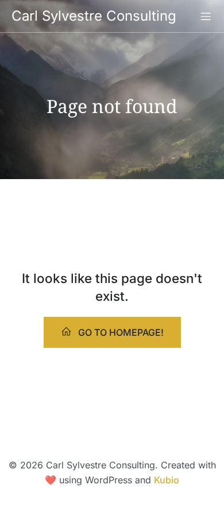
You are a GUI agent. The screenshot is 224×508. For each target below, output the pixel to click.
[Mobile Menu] (206, 16)
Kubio (166, 480)
